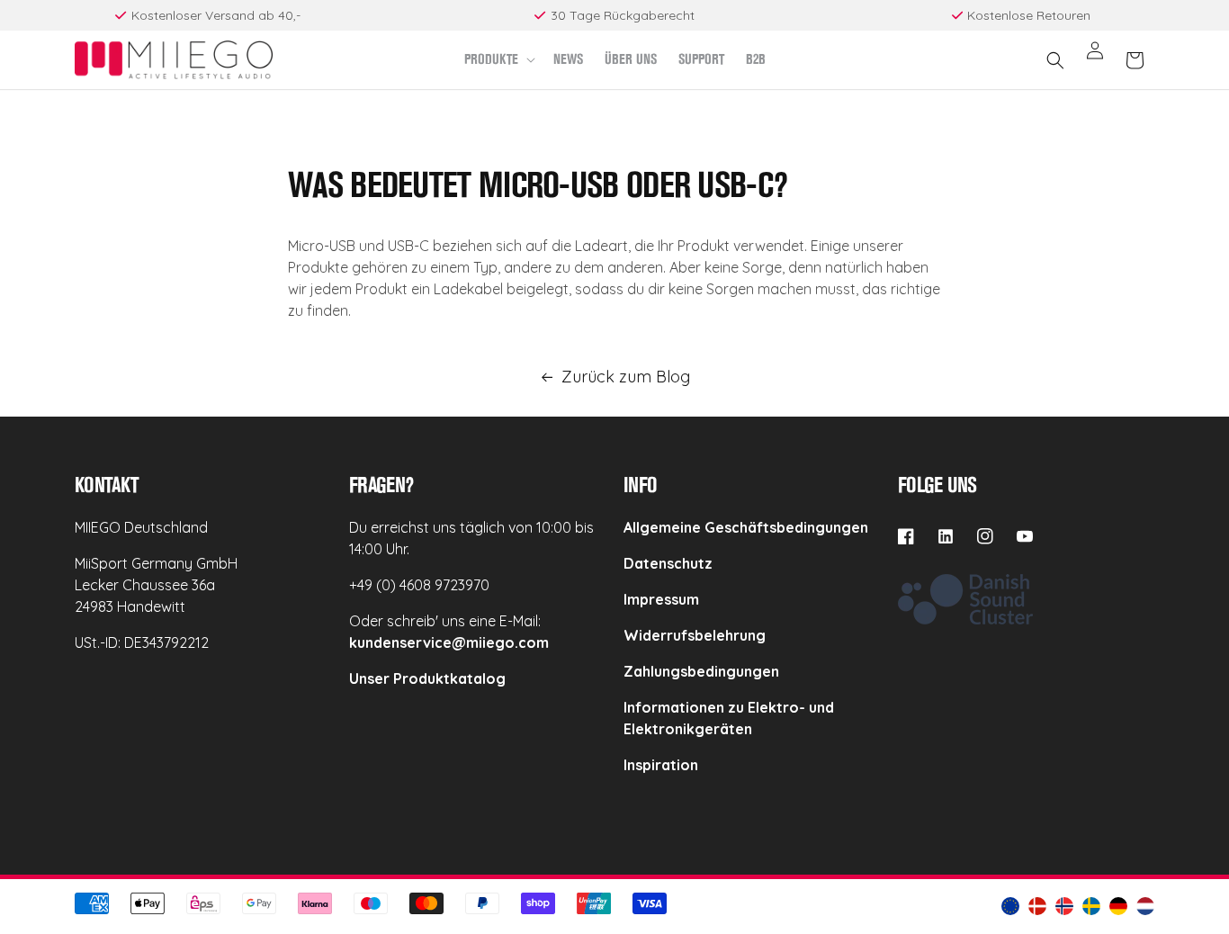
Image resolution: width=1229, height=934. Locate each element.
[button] (498, 60)
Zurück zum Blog (625, 376)
